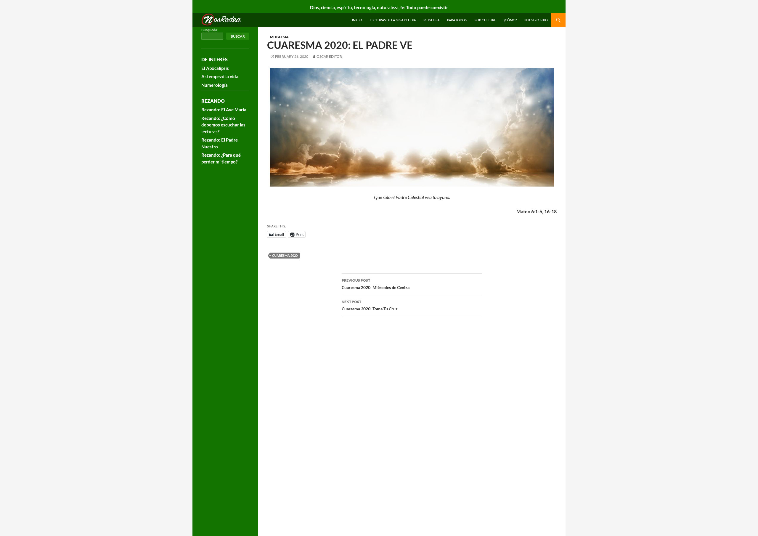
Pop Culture (485, 20)
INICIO (357, 20)
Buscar (238, 36)
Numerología (214, 85)
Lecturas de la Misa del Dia (393, 20)
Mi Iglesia (431, 20)
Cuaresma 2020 (285, 255)
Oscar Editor (329, 56)
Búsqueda (209, 30)
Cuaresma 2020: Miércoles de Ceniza (375, 284)
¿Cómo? (510, 20)
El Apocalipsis (215, 68)
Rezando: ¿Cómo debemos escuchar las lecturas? (223, 124)
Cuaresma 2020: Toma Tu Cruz (370, 305)
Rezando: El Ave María (223, 109)
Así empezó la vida (219, 76)
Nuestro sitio (536, 20)
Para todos (457, 20)
